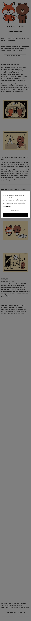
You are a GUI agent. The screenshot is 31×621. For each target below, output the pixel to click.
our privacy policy (7, 206)
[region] (15, 205)
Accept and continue (15, 214)
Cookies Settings (15, 210)
